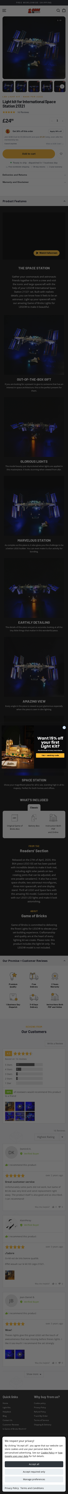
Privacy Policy (12, 1488)
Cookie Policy (48, 1452)
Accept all (34, 1464)
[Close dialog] (64, 727)
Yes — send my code (50, 755)
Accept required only (34, 1471)
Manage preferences (34, 1479)
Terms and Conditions (32, 1488)
